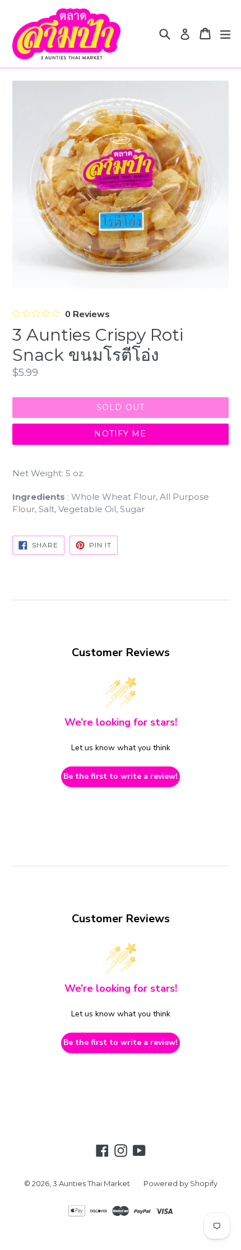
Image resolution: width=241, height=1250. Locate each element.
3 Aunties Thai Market (91, 1183)
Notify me (120, 434)
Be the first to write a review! (120, 776)
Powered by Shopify (180, 1183)
